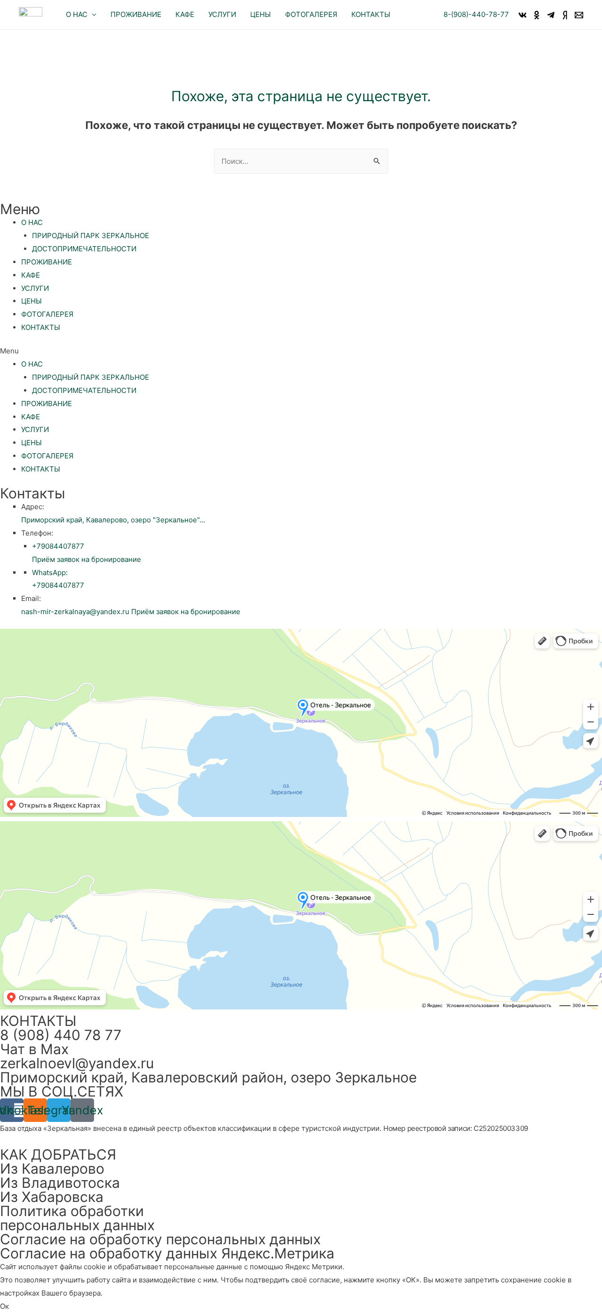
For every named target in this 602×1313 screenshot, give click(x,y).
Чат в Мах (34, 1049)
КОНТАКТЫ (40, 327)
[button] (301, 351)
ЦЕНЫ (31, 300)
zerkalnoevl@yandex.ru (77, 1063)
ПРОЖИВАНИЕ (46, 261)
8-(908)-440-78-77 (476, 14)
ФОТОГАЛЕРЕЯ (47, 314)
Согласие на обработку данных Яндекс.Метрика (167, 1253)
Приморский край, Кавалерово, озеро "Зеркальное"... (113, 519)
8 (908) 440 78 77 (60, 1034)
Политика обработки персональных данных (77, 1217)
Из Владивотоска (60, 1182)
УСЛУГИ (35, 288)
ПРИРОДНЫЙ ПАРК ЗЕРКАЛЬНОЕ (90, 235)
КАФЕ (30, 275)
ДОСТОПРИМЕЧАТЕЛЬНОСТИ (84, 248)
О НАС (32, 222)
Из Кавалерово (52, 1168)
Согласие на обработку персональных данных (160, 1239)
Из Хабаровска (51, 1196)
